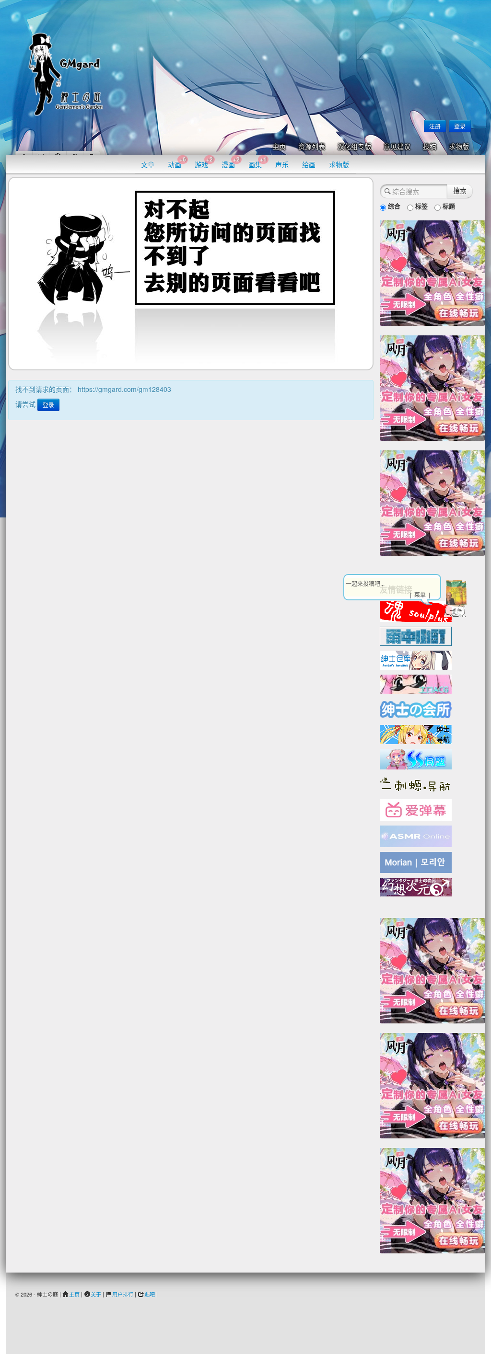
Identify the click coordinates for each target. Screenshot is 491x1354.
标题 (448, 205)
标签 (420, 205)
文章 (147, 164)
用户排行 (122, 1294)
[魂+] (416, 610)
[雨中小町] (416, 635)
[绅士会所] (416, 708)
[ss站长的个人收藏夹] (416, 733)
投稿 (429, 146)
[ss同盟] (416, 758)
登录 (460, 126)
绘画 (309, 164)
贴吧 (149, 1294)
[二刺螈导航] (416, 783)
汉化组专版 (354, 146)
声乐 (282, 164)
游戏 (204, 162)
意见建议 (397, 146)
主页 (279, 146)
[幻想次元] (416, 886)
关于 (96, 1294)
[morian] (416, 861)
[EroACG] (416, 683)
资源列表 (311, 146)
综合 (393, 205)
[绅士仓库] (416, 659)
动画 (177, 162)
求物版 (459, 146)
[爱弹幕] (416, 809)
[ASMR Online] (416, 835)
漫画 (231, 162)
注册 (435, 126)
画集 (257, 162)
